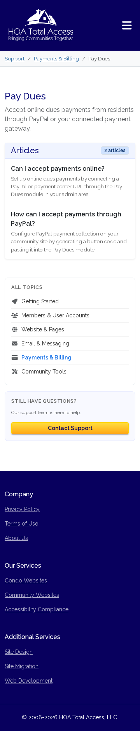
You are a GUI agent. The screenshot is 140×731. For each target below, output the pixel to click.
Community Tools (43, 371)
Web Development (28, 681)
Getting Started (40, 301)
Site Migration (21, 666)
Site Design (19, 652)
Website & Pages (42, 329)
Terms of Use (21, 523)
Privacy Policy (22, 509)
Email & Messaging (45, 343)
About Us (16, 538)
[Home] (41, 25)
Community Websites (32, 595)
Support (14, 58)
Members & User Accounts (55, 315)
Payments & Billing (56, 58)
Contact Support (70, 428)
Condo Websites (26, 580)
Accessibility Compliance (36, 609)
